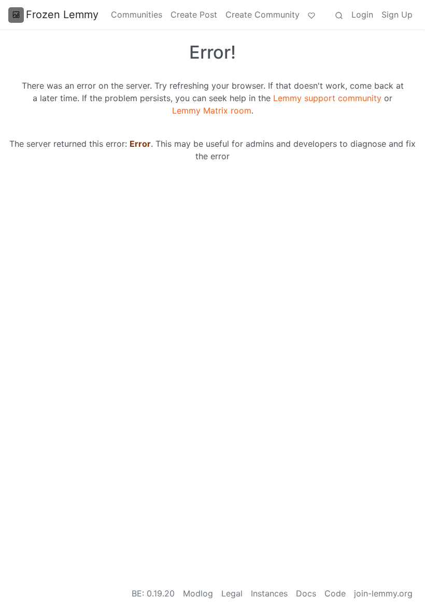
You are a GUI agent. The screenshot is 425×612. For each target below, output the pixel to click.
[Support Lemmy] (311, 14)
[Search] (339, 14)
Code (335, 593)
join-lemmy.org (383, 593)
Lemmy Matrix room (211, 110)
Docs (306, 593)
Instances (269, 593)
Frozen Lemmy (62, 14)
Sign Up (397, 14)
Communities (136, 14)
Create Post (194, 14)
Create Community (262, 14)
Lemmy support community (327, 98)
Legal (232, 593)
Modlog (198, 593)
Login (362, 14)
